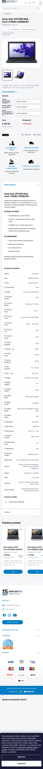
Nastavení (21, 757)
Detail (13, 571)
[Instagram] (9, 615)
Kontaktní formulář (12, 622)
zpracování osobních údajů (27, 747)
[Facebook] (4, 615)
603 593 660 (10, 609)
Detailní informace (8, 92)
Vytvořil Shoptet (13, 691)
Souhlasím (21, 764)
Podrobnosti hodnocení (28, 29)
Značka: (5, 34)
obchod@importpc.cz (13, 605)
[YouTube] (15, 615)
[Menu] (40, 2)
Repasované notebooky (16, 502)
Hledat (38, 8)
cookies (4, 750)
